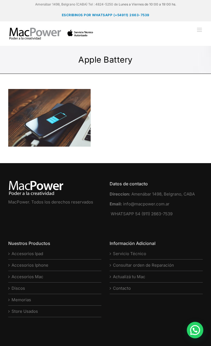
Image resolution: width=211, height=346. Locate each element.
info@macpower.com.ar (146, 204)
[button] (195, 330)
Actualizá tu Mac (129, 276)
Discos (18, 288)
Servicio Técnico (129, 253)
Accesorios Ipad (27, 253)
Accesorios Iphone (30, 265)
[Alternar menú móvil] (200, 30)
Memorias (21, 299)
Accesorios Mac (27, 276)
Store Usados (25, 311)
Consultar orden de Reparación (143, 265)
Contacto (122, 288)
